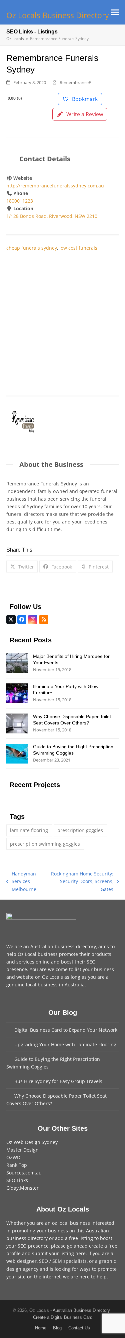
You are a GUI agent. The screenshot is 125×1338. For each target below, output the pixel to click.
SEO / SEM (50, 1261)
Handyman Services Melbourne (21, 881)
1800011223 (19, 201)
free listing (81, 1238)
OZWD (13, 1157)
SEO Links (17, 1180)
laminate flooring (29, 830)
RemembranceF (75, 82)
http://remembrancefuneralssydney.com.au (55, 185)
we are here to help (85, 1276)
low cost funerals (78, 248)
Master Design (22, 1150)
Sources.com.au (24, 1172)
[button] (115, 12)
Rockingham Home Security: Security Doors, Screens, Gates (82, 881)
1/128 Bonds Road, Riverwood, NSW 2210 (51, 216)
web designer (21, 1261)
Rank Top (16, 1165)
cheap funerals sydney (31, 248)
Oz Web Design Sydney (32, 1142)
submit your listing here (59, 1253)
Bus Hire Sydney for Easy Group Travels (58, 1081)
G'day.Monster (22, 1188)
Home (40, 1327)
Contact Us (79, 1327)
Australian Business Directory (81, 1310)
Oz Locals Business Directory (57, 15)
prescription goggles (80, 830)
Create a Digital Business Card (62, 1317)
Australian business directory (63, 946)
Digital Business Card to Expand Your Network (65, 1030)
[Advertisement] (62, 316)
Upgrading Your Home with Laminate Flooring (65, 1044)
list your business (94, 969)
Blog (57, 1327)
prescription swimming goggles (45, 844)
